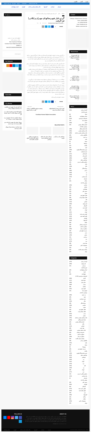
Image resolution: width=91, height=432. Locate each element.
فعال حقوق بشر (83, 195)
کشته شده (85, 207)
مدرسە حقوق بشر (83, 230)
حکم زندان (85, 155)
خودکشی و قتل (84, 160)
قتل (86, 199)
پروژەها (85, 143)
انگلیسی (75, 1)
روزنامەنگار (84, 168)
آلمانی (81, 1)
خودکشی (85, 158)
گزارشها (45, 6)
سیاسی (85, 185)
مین (86, 247)
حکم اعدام (85, 153)
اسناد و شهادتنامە (15, 6)
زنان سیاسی (84, 176)
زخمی (86, 170)
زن (86, 172)
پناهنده (85, 145)
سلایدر (85, 182)
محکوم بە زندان (83, 228)
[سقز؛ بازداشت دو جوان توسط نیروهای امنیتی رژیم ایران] (83, 97)
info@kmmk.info (62, 423)
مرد (86, 239)
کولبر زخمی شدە (83, 214)
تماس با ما (14, 3)
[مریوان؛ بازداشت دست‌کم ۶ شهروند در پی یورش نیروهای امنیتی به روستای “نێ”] (83, 77)
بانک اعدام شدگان (83, 128)
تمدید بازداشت (84, 151)
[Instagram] (12, 417)
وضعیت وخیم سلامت (82, 249)
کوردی (86, 1)
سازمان (18, 3)
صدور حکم (85, 191)
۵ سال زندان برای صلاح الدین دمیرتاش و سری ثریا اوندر (46, 138)
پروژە (86, 141)
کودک (86, 210)
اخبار (63, 15)
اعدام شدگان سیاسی (82, 124)
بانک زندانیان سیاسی (82, 130)
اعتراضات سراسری (83, 118)
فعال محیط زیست (83, 197)
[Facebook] (20, 417)
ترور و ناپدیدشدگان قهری (82, 149)
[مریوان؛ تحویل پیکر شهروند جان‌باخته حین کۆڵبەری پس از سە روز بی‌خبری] (83, 87)
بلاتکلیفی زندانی (83, 135)
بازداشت (52, 6)
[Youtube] (8, 417)
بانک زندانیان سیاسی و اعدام (34, 6)
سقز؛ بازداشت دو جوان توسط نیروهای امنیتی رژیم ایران (74, 97)
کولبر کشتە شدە (83, 216)
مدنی (86, 232)
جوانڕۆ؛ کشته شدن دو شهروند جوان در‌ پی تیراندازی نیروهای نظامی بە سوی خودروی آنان (74, 67)
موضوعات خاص (83, 245)
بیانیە (86, 139)
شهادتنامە (85, 189)
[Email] (5, 417)
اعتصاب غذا (84, 120)
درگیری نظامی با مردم (82, 162)
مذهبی (85, 235)
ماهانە (86, 222)
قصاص (85, 201)
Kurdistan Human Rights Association (55, 23)
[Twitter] (16, 417)
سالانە (86, 180)
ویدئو (86, 251)
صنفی (86, 193)
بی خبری (85, 137)
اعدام (86, 122)
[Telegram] (20, 421)
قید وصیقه (85, 203)
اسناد (86, 114)
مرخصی (85, 237)
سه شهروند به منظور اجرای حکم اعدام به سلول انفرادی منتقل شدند (32, 138)
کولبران (23, 6)
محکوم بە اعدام (83, 226)
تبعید (86, 147)
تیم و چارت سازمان (7, 3)
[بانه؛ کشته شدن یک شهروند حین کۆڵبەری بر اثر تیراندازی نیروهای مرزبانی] (83, 57)
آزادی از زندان (84, 110)
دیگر (86, 164)
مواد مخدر (85, 243)
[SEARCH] (5, 54)
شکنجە (85, 187)
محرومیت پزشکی (83, 224)
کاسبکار (85, 205)
